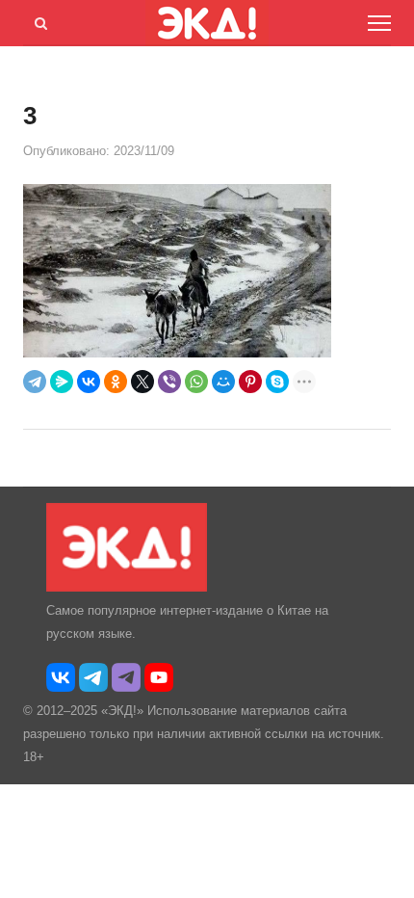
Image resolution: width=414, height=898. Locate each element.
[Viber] (169, 381)
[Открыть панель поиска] (37, 20)
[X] (142, 381)
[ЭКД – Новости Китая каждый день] (126, 587)
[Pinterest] (250, 381)
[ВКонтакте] (88, 381)
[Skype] (277, 381)
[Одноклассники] (115, 381)
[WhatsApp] (196, 381)
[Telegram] (34, 381)
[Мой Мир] (223, 381)
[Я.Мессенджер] (61, 381)
